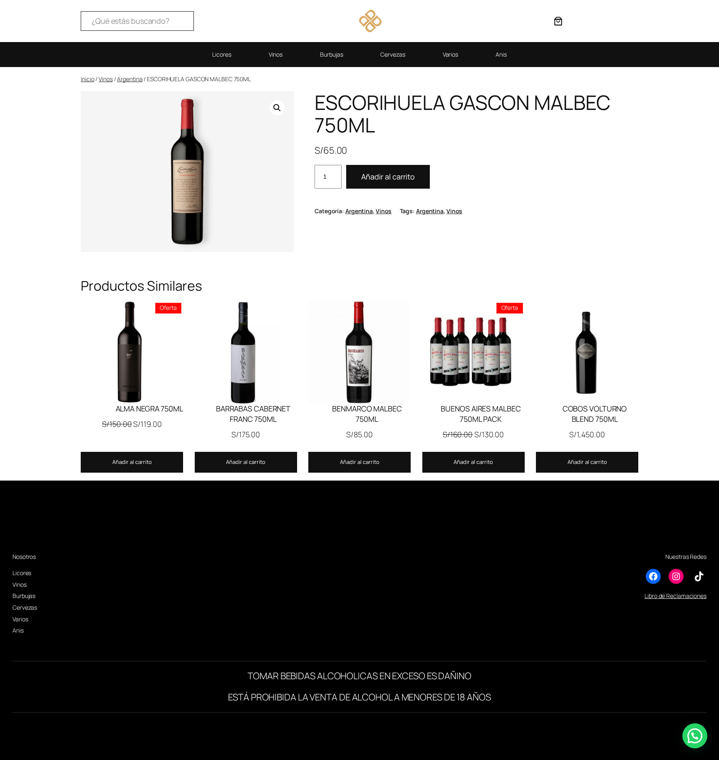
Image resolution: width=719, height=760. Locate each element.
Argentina (129, 79)
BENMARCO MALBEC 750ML (367, 414)
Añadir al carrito (388, 177)
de (662, 596)
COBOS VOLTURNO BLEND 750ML (595, 414)
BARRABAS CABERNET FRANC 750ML (253, 414)
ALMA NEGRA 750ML (149, 409)
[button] (277, 107)
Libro (651, 596)
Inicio (87, 79)
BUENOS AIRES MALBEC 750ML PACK (481, 414)
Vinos (106, 79)
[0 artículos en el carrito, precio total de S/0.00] (558, 21)
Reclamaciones (686, 596)
